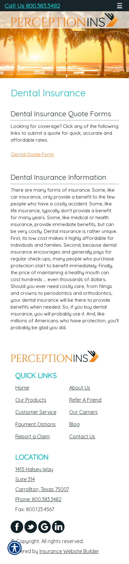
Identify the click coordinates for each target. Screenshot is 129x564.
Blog (74, 424)
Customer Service (35, 412)
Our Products (30, 400)
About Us (79, 388)
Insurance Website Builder (69, 551)
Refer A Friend (85, 400)
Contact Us (82, 436)
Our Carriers (83, 412)
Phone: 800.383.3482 (38, 499)
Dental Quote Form (32, 154)
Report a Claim (32, 436)
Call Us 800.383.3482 (32, 5)
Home (22, 388)
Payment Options (35, 424)
